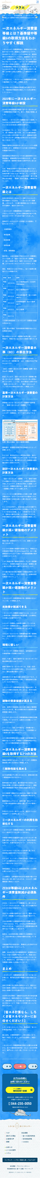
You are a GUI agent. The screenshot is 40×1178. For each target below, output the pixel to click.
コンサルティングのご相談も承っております (20, 1160)
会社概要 (12, 1166)
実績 (7, 1142)
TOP (8, 1133)
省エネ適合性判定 (29, 1136)
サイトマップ (29, 1169)
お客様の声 (10, 1139)
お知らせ (9, 1147)
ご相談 (32, 1037)
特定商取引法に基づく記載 (15, 1169)
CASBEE (26, 1142)
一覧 (20, 1066)
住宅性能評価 (27, 1139)
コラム (8, 1153)
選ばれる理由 (11, 1136)
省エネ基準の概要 (22, 442)
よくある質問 (11, 1150)
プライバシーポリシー (23, 1166)
